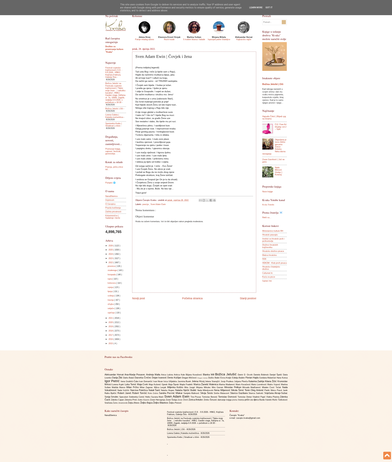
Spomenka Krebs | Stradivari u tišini (113, 124)
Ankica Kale (180, 375)
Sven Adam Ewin (158, 204)
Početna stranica (192, 298)
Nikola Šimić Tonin (241, 390)
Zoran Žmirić (183, 400)
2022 (111, 262)
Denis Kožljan (174, 377)
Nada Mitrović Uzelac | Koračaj (278, 171)
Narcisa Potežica (139, 390)
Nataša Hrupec (168, 390)
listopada (112, 274)
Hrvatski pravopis (270, 235)
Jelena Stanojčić (213, 381)
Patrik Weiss (270, 390)
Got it (269, 7)
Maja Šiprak (174, 384)
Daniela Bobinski (262, 375)
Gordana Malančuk (268, 378)
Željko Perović (175, 403)
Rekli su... (266, 217)
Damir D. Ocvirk (246, 375)
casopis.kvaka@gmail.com (248, 418)
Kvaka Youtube (268, 204)
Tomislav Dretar (245, 397)
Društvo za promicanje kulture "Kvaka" (114, 49)
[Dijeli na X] (207, 200)
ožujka (111, 304)
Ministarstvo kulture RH (272, 231)
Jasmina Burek (185, 381)
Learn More (255, 7)
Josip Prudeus (227, 381)
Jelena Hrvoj (198, 381)
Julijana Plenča (241, 381)
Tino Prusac (196, 397)
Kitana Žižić (271, 381)
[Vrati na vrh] (387, 456)
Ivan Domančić (146, 381)
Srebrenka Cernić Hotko (140, 397)
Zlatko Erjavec (144, 400)
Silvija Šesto (207, 393)
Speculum (124, 397)
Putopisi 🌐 (110, 183)
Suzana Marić (157, 397)
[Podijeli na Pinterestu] (214, 200)
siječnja (111, 313)
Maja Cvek (143, 384)
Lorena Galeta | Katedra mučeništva (114, 116)
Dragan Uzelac (202, 378)
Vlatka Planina (273, 397)
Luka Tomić (131, 384)
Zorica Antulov (196, 399)
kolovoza (112, 283)
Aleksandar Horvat (114, 374)
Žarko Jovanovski (120, 403)
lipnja (110, 291)
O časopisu (110, 204)
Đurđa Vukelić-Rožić (268, 400)
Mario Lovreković (259, 384)
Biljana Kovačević (194, 375)
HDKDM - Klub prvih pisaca (274, 263)
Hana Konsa (282, 378)
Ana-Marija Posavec (135, 374)
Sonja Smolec (112, 396)
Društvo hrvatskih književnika (270, 246)
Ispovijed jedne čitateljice (219, 39)
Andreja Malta (153, 374)
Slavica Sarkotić (256, 393)
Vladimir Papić (259, 397)
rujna (110, 279)
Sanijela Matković (191, 393)
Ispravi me (267, 281)
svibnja (111, 296)
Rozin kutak (169, 39)
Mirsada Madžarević (252, 387)
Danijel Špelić (276, 375)
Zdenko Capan (118, 400)
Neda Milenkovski (205, 390)
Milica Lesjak (160, 387)
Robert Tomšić (140, 393)
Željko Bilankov (161, 402)
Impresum (109, 200)
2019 (111, 326)
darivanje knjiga (225, 400)
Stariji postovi (248, 298)
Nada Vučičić (123, 390)
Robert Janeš (124, 393)
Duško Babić (214, 378)
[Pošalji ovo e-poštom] (200, 200)
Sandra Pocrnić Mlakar (171, 393)
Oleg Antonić (257, 390)
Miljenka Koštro (175, 387)
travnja (111, 300)
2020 (111, 322)
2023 (111, 258)
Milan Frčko (133, 387)
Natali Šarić (155, 390)
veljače (111, 308)
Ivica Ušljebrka (170, 381)
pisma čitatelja (238, 400)
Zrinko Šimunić (211, 400)
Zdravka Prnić (131, 400)
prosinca (112, 266)
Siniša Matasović (222, 393)
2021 (111, 318)
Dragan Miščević (189, 378)
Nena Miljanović (222, 390)
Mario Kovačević (243, 384)
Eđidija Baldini (238, 378)
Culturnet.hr (267, 273)
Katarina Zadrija (257, 381)
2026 (111, 245)
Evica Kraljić (226, 378)
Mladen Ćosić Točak (272, 387)
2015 (111, 343)
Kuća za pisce (268, 277)
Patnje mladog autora (144, 39)
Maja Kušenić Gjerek (158, 384)
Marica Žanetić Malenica (206, 384)
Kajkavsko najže (243, 39)
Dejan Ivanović (159, 377)
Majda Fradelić (187, 384)
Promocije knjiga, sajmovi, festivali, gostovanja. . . (113, 151)
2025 (111, 250)
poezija (145, 204)
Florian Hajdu (252, 377)
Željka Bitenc (134, 403)
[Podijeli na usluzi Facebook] (210, 200)
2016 (111, 339)
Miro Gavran (218, 387)
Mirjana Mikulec (204, 387)
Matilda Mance (119, 387)
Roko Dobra (153, 393)
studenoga (112, 270)
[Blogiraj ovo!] (203, 200)
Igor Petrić (113, 381)
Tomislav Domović (228, 396)
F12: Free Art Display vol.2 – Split (280, 126)
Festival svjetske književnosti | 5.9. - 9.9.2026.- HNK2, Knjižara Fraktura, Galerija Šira (113, 72)
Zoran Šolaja (172, 400)
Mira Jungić (190, 387)
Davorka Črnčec (143, 377)
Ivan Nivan (158, 381)
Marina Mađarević (227, 384)
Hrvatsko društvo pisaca (273, 251)
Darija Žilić (117, 377)
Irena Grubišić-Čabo (130, 381)
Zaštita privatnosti (113, 211)
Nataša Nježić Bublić (186, 390)
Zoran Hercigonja (158, 400)
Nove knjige (267, 191)
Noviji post (138, 298)
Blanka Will (209, 374)
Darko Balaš (129, 378)
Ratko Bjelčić (111, 393)
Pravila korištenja (113, 208)
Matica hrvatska (269, 255)
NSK (264, 259)
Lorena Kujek (118, 384)
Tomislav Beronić (210, 397)
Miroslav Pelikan (233, 387)
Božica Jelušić (226, 374)
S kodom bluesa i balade (194, 39)
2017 (111, 335)
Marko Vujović (274, 384)
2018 (111, 331)
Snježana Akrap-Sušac (276, 393)
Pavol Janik (282, 390)
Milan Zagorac (147, 387)
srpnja (111, 287)
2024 (111, 254)
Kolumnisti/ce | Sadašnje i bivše (112, 216)
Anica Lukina (167, 375)
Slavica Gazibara (239, 393)
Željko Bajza (146, 402)
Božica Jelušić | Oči (114, 108)
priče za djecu (252, 399)
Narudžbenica (111, 196)
